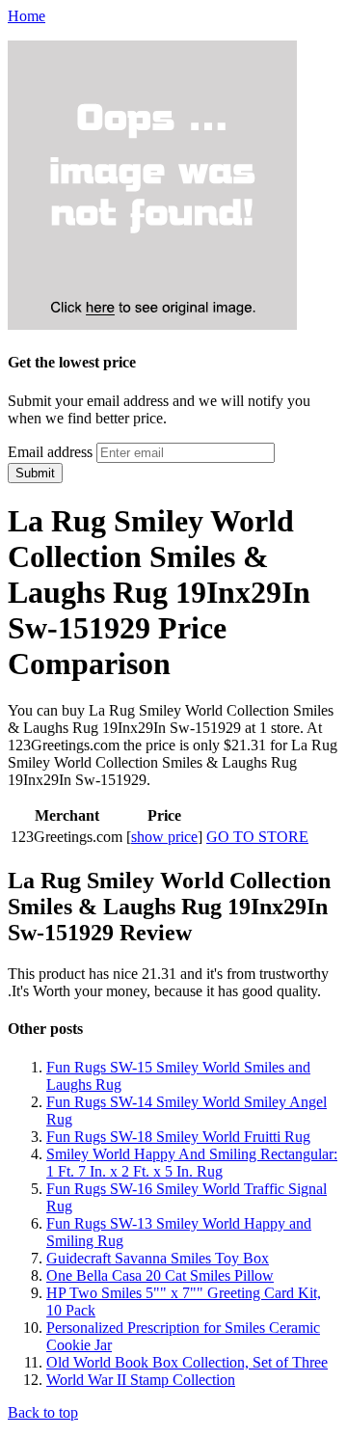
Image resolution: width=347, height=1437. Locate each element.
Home (26, 16)
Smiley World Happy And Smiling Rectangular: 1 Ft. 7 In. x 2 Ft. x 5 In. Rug (191, 1162)
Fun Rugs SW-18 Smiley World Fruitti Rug (178, 1136)
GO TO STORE (257, 836)
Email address (50, 452)
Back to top (43, 1412)
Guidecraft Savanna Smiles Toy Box (157, 1258)
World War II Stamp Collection (140, 1379)
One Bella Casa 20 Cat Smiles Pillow (160, 1275)
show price (164, 836)
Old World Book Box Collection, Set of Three (187, 1362)
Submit (35, 473)
